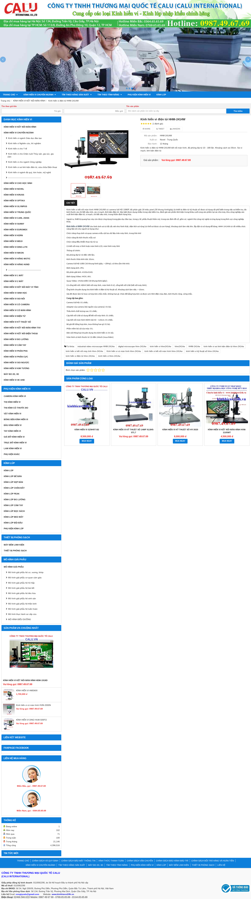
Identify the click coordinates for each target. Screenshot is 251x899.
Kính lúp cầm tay (13, 505)
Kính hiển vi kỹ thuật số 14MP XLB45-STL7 (133, 431)
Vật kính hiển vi (12, 413)
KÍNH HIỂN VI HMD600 (26, 690)
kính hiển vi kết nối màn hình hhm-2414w (163, 351)
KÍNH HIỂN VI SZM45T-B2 (87, 429)
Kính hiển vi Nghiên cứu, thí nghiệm (24, 143)
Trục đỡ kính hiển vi (15, 442)
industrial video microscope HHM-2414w (96, 346)
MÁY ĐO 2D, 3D (11, 374)
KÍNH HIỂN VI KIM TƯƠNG (16, 368)
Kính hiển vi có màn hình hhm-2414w (124, 351)
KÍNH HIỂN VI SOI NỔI (14, 298)
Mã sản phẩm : (151, 135)
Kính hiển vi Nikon (14, 253)
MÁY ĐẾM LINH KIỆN (14, 545)
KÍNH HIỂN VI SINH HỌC (15, 293)
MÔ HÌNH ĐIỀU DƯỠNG (19, 619)
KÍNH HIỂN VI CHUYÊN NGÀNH (39, 94)
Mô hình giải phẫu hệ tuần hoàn (22, 609)
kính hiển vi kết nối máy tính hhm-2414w (84, 351)
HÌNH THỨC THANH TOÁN (111, 861)
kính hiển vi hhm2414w (160, 346)
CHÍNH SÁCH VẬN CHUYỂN (140, 861)
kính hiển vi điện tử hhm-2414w (80, 356)
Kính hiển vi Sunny (14, 224)
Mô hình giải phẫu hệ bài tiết (21, 588)
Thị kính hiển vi (12, 402)
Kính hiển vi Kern (13, 235)
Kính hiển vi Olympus (15, 206)
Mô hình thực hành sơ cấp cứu (22, 614)
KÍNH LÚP (161, 94)
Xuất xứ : (154, 139)
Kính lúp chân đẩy (14, 488)
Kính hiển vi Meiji (13, 241)
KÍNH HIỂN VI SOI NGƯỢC (16, 362)
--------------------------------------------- (24, 177)
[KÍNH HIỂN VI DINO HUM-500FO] (9, 729)
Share (147, 129)
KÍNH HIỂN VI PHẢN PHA (16, 351)
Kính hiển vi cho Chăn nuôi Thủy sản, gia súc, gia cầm (30, 155)
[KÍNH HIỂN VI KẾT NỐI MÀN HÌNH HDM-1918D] (31, 655)
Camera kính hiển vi (15, 396)
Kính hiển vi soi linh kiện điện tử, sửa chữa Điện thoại (32, 167)
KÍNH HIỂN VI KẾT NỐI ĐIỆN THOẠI (21, 333)
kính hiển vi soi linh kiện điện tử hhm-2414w (224, 346)
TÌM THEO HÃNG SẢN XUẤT (76, 94)
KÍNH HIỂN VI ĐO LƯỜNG (16, 339)
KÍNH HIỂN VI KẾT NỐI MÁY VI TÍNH (21, 287)
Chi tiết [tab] (70, 203)
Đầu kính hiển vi (12, 425)
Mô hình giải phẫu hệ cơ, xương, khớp (25, 572)
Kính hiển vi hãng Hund (16, 264)
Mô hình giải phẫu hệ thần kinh (22, 604)
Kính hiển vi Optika (14, 200)
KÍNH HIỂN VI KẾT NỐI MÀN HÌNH (20, 127)
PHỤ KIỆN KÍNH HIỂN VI (139, 94)
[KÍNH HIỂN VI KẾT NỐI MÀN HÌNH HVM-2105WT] (227, 406)
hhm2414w (180, 346)
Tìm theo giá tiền (9, 106)
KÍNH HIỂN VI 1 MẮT (13, 275)
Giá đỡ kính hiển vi (14, 437)
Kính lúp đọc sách (14, 511)
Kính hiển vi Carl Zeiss (16, 218)
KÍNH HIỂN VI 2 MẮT (13, 281)
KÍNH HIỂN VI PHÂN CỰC (16, 357)
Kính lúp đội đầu (13, 523)
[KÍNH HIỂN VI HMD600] (9, 700)
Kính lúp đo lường (14, 499)
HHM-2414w (194, 346)
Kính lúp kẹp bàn (13, 482)
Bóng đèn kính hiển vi (16, 419)
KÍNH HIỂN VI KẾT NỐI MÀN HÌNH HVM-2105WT (227, 431)
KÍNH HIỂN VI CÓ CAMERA (17, 304)
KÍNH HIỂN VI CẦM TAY (15, 345)
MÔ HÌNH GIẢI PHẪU (14, 567)
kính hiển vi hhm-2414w (109, 356)
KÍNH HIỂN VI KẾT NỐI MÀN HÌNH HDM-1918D (25, 680)
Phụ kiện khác (12, 454)
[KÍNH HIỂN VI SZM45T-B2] (87, 406)
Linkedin (176, 129)
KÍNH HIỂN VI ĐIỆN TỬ (15, 316)
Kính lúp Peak (11, 494)
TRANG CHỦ (9, 94)
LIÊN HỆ (221, 865)
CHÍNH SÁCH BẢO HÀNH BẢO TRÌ (172, 861)
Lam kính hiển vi (13, 448)
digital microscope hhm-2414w (132, 346)
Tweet (161, 129)
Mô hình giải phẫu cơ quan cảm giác (25, 577)
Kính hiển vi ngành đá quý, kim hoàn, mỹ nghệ (29, 172)
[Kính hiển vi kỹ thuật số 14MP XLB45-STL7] (134, 406)
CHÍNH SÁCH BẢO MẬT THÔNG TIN (78, 861)
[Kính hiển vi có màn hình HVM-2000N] (9, 714)
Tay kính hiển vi (12, 431)
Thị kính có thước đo (16, 408)
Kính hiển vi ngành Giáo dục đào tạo (25, 138)
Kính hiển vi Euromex (15, 229)
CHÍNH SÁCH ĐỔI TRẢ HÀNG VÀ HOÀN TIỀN (212, 861)
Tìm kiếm (238, 111)
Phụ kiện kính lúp (14, 528)
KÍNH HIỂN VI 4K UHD (14, 380)
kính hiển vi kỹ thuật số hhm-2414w (202, 351)
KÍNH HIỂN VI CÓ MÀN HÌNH (17, 310)
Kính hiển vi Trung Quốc (17, 212)
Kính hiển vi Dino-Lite (15, 247)
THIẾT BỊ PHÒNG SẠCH (15, 550)
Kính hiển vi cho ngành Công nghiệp (25, 162)
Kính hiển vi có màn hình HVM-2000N (33, 705)
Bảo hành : (153, 144)
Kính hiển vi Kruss (14, 195)
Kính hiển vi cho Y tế (17, 148)
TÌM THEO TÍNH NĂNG (108, 94)
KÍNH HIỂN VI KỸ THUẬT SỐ (17, 322)
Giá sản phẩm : (151, 160)
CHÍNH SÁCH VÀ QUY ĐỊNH (45, 861)
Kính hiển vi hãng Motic (17, 258)
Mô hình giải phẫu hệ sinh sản (22, 598)
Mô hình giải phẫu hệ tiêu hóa (22, 593)
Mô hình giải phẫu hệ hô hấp (21, 583)
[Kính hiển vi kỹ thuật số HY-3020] (180, 406)
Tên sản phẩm (132, 106)
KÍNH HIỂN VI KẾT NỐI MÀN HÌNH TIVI (22, 328)
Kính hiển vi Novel (14, 189)
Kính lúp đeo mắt (13, 517)
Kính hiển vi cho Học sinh (18, 183)
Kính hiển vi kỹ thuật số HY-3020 (180, 429)
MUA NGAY (87, 441)
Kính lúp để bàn (13, 476)
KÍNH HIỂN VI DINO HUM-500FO (31, 720)
